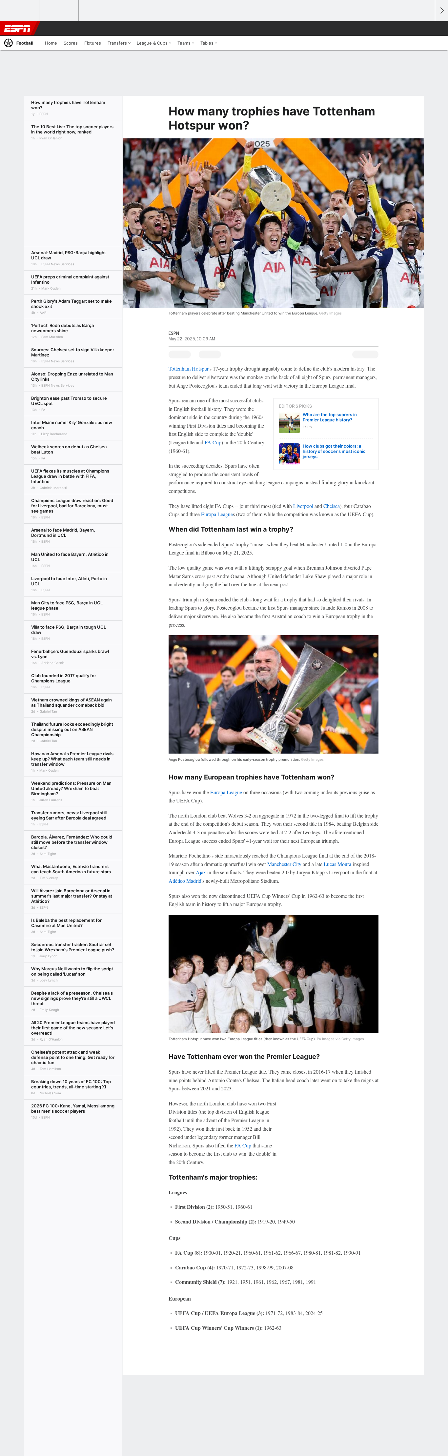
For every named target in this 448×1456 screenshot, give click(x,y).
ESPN (17, 28)
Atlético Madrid (185, 880)
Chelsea (331, 505)
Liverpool (303, 505)
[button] (427, 28)
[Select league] (20, 11)
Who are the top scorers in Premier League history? (330, 417)
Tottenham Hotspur (189, 368)
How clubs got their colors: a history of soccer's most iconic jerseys (334, 451)
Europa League (217, 514)
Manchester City (284, 863)
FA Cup (213, 442)
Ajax (201, 872)
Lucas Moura (337, 863)
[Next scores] (441, 10)
